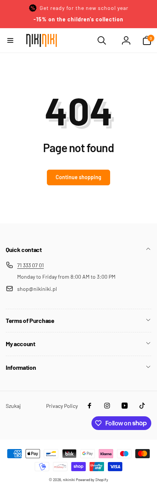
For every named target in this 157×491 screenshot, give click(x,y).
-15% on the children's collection (78, 19)
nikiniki (69, 479)
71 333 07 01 (30, 265)
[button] (10, 40)
